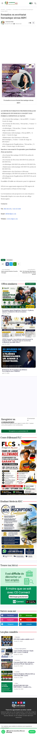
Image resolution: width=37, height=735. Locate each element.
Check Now (4, 728)
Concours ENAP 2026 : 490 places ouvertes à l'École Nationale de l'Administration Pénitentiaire (24, 663)
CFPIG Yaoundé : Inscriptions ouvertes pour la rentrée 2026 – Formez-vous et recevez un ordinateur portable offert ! (17, 340)
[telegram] (24, 703)
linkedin (29, 624)
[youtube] (18, 703)
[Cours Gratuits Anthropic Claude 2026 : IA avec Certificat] (6, 653)
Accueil (3, 9)
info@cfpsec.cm (11, 214)
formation (8, 9)
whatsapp (29, 615)
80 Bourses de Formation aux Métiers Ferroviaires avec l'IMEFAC (14, 370)
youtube (29, 620)
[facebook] (13, 703)
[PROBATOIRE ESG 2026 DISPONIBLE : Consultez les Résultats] (6, 687)
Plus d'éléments (30, 284)
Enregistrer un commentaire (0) (18, 431)
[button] (31, 3)
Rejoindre (32, 731)
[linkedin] (16, 703)
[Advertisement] (18, 44)
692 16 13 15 (7, 209)
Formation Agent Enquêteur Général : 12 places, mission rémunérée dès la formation (18, 311)
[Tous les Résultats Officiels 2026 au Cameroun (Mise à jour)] (6, 676)
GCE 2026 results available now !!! (24, 639)
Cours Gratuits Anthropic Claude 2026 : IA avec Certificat (23, 651)
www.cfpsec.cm (12, 219)
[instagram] (21, 703)
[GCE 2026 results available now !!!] (6, 641)
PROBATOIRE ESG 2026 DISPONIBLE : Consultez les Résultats (22, 686)
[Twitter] (11, 264)
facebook (10, 615)
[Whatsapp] (15, 264)
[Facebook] (7, 264)
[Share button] (18, 264)
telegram (10, 624)
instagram (10, 620)
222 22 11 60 (17, 209)
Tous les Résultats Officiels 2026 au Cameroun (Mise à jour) (24, 674)
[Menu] (2, 3)
